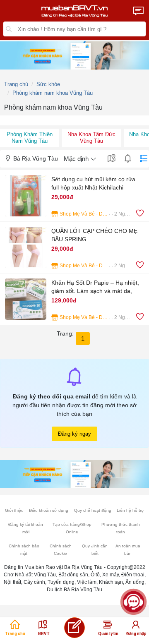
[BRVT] (43, 627)
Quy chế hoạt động (92, 510)
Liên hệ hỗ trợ (130, 510)
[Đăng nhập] (136, 627)
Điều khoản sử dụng (48, 510)
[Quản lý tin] (107, 627)
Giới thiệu (14, 510)
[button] (74, 195)
